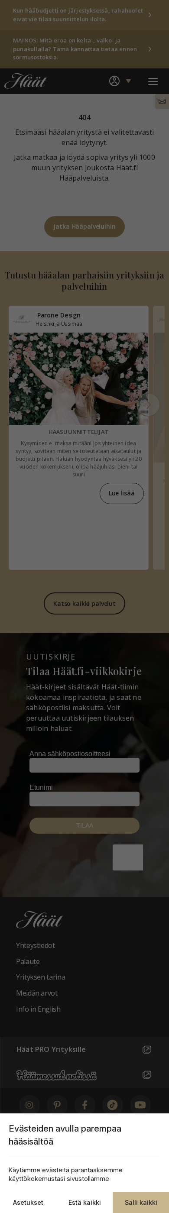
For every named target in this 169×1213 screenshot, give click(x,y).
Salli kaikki (141, 1202)
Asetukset (28, 1202)
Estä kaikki (84, 1202)
